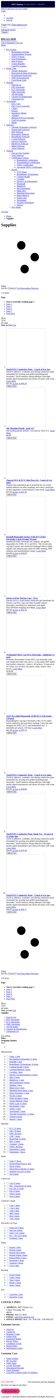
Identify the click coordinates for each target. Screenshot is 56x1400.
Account (9, 18)
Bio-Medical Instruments (23, 1059)
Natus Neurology (19, 1093)
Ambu (14, 1056)
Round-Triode (18, 1255)
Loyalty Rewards (13, 1365)
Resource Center (13, 1334)
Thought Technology (21, 1114)
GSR (14, 1136)
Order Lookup (12, 1358)
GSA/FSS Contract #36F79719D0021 (22, 1373)
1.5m (14, 1208)
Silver (15, 1166)
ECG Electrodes (13, 1022)
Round (15, 1250)
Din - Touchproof (20, 1186)
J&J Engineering (19, 1083)
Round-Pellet (18, 1258)
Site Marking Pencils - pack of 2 (20, 428)
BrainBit (15, 1062)
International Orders (14, 1348)
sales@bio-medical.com (24, 1317)
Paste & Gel (11, 1017)
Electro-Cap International (23, 1075)
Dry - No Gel (18, 1235)
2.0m (14, 1211)
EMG (15, 1134)
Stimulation (17, 1152)
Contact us (10, 1332)
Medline (15, 1085)
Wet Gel (16, 1230)
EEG (15, 1131)
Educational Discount (15, 1368)
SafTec (15, 1109)
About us (10, 1329)
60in (14, 1216)
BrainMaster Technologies (23, 1064)
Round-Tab (17, 1252)
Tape (14, 1280)
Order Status (11, 1363)
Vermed (15, 1117)
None (14, 1285)
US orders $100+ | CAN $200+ (28, 4)
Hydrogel (16, 1238)
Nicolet (15, 1096)
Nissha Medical (18, 1101)
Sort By (4, 288)
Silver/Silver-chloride (21, 1169)
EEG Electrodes (13, 1020)
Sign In (9, 20)
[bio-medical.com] (19, 25)
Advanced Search (8, 30)
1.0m (14, 1205)
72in (14, 1218)
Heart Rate (17, 1139)
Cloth (14, 1277)
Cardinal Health (19, 1067)
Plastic (15, 1283)
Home (8, 216)
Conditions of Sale (13, 1343)
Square (15, 1247)
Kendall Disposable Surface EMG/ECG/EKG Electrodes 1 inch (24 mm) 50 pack (26, 538)
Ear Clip (16, 1188)
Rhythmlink (17, 1106)
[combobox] (13, 27)
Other (14, 1194)
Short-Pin (16, 1297)
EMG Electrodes (13, 1024)
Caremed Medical (19, 1069)
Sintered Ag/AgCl (20, 1171)
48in (14, 1213)
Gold (15, 1161)
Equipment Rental (13, 1339)
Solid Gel (16, 1228)
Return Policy (12, 1346)
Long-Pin (16, 1294)
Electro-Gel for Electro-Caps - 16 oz (22, 598)
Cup (14, 1183)
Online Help (11, 1336)
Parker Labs (18, 1103)
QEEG (16, 1147)
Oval (14, 1266)
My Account (11, 1361)
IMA (14, 1077)
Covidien (16, 1072)
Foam (14, 1275)
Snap (14, 1196)
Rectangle (16, 1260)
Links (3, 11)
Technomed (17, 1111)
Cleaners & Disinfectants (16, 1029)
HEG (14, 1141)
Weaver (15, 1119)
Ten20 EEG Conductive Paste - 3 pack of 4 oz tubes (29, 775)
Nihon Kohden (18, 1098)
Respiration (17, 1149)
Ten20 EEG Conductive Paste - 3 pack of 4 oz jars (28, 895)
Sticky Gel (16, 1233)
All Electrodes (12, 1027)
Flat (14, 1191)
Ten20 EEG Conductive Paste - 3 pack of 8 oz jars (28, 369)
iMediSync (16, 1080)
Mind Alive (16, 1088)
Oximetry (16, 1144)
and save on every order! (14, 9)
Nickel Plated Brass (20, 1164)
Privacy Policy (12, 1341)
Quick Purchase (12, 1370)
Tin (13, 1174)
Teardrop (16, 1263)
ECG (15, 1128)
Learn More (11, 381)
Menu (3, 45)
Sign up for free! (10, 1391)
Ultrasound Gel (12, 1031)
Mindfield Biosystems (21, 1090)
